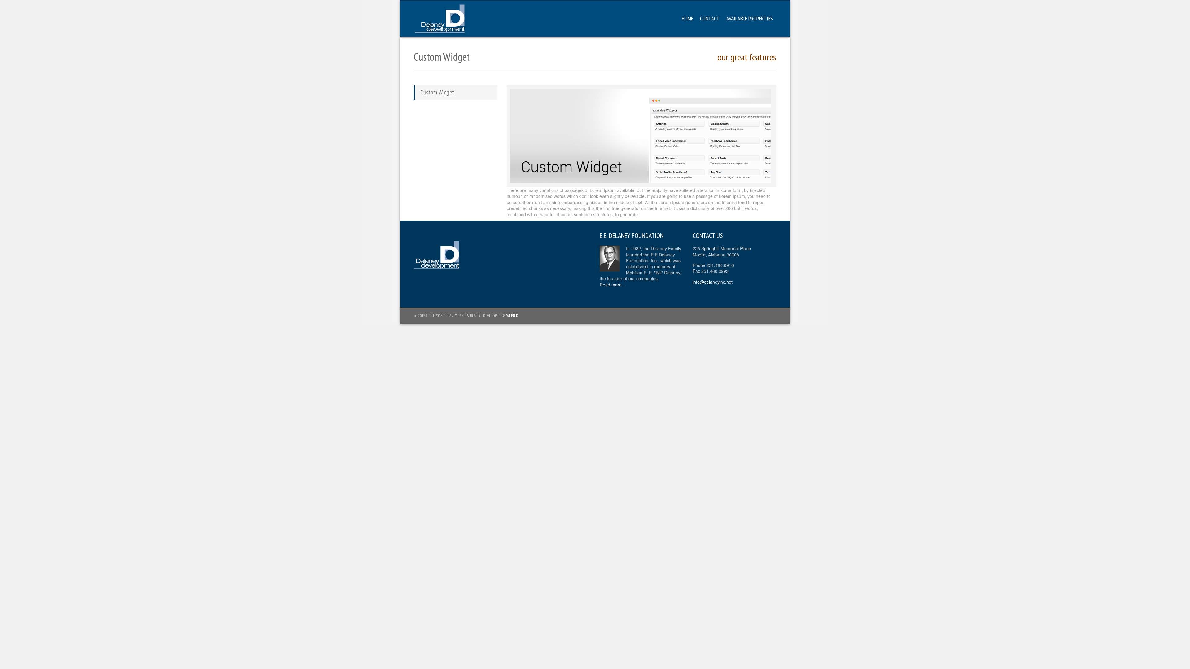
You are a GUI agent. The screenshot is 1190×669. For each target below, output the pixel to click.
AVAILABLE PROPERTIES (749, 18)
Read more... (612, 285)
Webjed (512, 315)
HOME (687, 18)
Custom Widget (437, 92)
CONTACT (710, 18)
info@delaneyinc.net (713, 282)
